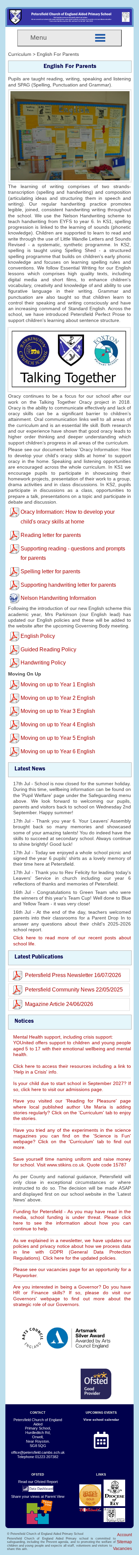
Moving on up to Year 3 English (58, 711)
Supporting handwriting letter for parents (68, 585)
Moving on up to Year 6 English (58, 751)
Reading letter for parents (51, 535)
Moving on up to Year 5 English (58, 738)
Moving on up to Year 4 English (58, 724)
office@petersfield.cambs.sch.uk (38, 1452)
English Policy (38, 636)
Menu (38, 37)
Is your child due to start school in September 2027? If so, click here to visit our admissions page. (72, 1086)
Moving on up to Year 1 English (58, 684)
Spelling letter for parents (50, 571)
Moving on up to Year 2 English (58, 698)
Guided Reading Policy (48, 649)
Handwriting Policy (43, 662)
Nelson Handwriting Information (58, 598)
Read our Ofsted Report (38, 1482)
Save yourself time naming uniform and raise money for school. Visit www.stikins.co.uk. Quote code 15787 (72, 1161)
